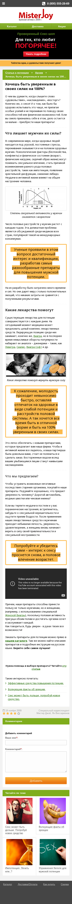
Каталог (12, 26)
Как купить (49, 884)
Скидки (65, 884)
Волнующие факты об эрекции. (26, 689)
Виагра (37, 336)
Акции (62, 26)
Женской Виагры (15, 615)
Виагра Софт (34, 347)
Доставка (38, 26)
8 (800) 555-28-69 (58, 3)
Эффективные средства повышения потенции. (36, 683)
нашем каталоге (16, 640)
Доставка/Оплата (27, 884)
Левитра (10, 347)
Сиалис (21, 347)
